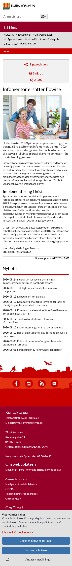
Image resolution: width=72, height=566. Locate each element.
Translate (12, 44)
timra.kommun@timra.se (28, 422)
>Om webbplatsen (43, 34)
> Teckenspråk (23, 34)
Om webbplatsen (15, 479)
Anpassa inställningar (38, 559)
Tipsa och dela (38, 64)
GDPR (9, 488)
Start (6, 51)
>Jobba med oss (28, 43)
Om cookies (12, 498)
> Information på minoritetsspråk (41, 39)
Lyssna (37, 79)
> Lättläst (9, 34)
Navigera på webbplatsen (20, 484)
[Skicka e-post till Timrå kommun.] (54, 386)
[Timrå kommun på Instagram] (29, 386)
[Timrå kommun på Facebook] (16, 386)
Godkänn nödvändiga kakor (36, 540)
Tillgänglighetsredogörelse (21, 493)
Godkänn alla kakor (36, 550)
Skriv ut (38, 73)
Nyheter (10, 268)
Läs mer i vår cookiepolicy (17, 532)
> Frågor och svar (13, 39)
